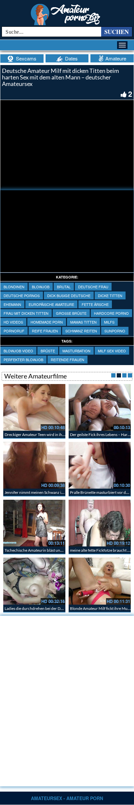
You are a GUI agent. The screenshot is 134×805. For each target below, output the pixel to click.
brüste (48, 350)
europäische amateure (51, 304)
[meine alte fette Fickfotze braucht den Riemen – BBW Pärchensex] (100, 523)
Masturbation (76, 350)
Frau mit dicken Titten (26, 313)
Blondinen (14, 286)
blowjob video (18, 350)
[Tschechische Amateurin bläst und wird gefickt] (34, 523)
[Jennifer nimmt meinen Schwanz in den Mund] (34, 465)
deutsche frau (93, 286)
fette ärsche (95, 304)
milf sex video (112, 350)
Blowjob (40, 286)
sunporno (114, 330)
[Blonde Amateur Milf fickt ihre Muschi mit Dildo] (100, 581)
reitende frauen (67, 359)
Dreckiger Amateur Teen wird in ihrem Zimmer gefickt (50, 434)
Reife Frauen (45, 330)
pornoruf (14, 330)
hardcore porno (111, 313)
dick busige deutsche (68, 295)
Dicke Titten (110, 295)
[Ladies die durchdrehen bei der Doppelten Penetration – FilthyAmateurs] (34, 581)
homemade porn (47, 322)
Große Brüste (71, 313)
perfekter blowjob (23, 359)
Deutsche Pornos (22, 295)
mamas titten (83, 322)
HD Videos (13, 322)
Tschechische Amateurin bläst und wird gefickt (44, 550)
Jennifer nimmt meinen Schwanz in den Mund (43, 492)
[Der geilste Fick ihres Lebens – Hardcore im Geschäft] (100, 407)
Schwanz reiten (81, 330)
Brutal (64, 286)
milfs (109, 322)
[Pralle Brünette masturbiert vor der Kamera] (100, 465)
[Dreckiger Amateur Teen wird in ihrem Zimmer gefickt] (34, 407)
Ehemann (12, 304)
